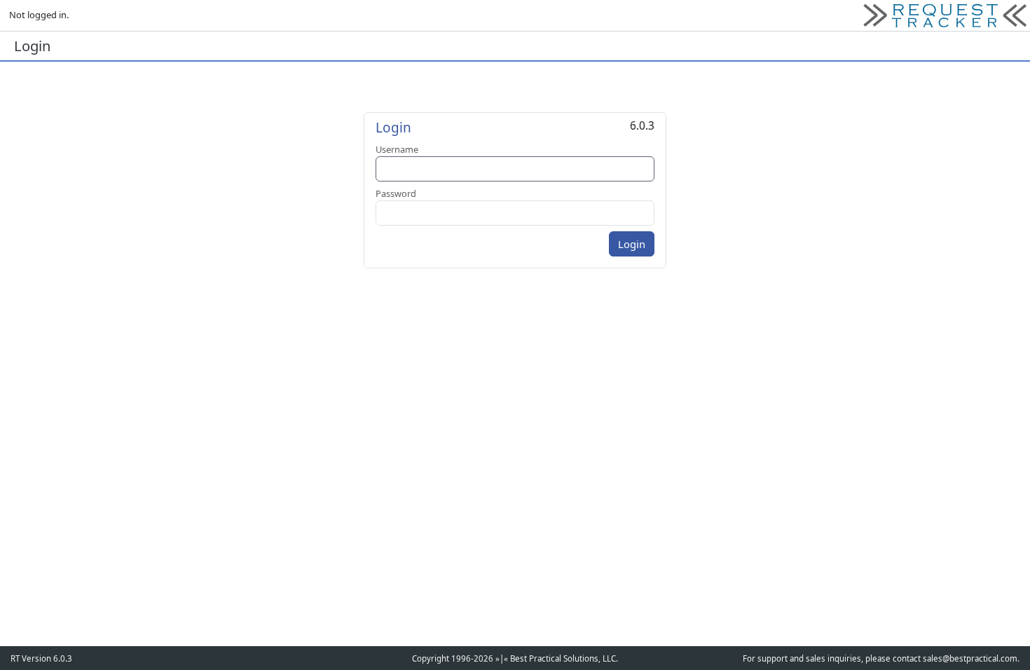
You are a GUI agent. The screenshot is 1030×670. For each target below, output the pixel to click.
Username (397, 149)
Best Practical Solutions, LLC (563, 658)
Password (396, 193)
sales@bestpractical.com (970, 658)
